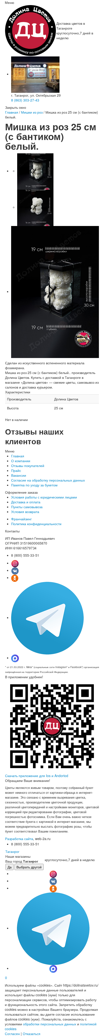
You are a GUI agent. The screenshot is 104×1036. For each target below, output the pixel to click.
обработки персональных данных (49, 1023)
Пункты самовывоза (27, 506)
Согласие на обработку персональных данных (48, 480)
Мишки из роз (32, 112)
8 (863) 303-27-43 (25, 100)
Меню (9, 2)
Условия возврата (25, 511)
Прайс (16, 470)
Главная (11, 112)
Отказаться (31, 1033)
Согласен (12, 1033)
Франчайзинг (21, 518)
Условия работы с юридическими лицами (44, 497)
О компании (20, 460)
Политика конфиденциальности (36, 523)
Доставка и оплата (25, 501)
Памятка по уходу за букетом (34, 485)
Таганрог (12, 851)
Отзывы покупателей (27, 465)
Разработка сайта (19, 838)
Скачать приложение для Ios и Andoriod (36, 775)
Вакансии (18, 475)
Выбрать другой (29, 867)
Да (9, 867)
